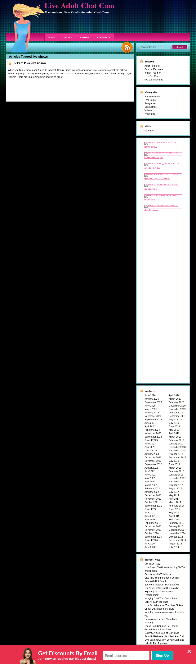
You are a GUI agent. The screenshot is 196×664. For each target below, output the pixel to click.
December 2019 (177, 405)
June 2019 (174, 426)
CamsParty (103, 37)
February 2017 (176, 505)
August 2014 (175, 543)
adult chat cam (152, 96)
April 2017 (174, 499)
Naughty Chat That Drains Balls (161, 598)
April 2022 (150, 481)
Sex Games (151, 107)
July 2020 (150, 543)
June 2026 (150, 395)
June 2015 (174, 509)
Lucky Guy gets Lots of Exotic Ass (162, 633)
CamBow (149, 130)
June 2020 (150, 547)
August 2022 (151, 467)
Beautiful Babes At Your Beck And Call (164, 636)
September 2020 (153, 536)
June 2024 (150, 423)
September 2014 (177, 540)
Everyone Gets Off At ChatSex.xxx (162, 584)
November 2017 (177, 481)
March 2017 (175, 502)
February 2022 (152, 488)
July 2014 (174, 547)
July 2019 (174, 423)
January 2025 (152, 412)
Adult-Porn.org (152, 66)
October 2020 (152, 533)
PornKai (84, 37)
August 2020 (151, 540)
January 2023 (152, 454)
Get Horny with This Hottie (158, 574)
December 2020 (153, 526)
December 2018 (177, 447)
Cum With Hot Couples (156, 581)
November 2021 (153, 499)
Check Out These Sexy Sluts (159, 608)
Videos (148, 110)
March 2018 (175, 467)
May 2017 (174, 495)
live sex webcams (154, 79)
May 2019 (174, 430)
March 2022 (151, 485)
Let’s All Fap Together (156, 643)
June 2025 (150, 405)
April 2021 (150, 519)
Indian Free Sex (153, 72)
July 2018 (174, 461)
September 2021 (153, 505)
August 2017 (175, 488)
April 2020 (174, 395)
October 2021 (152, 502)
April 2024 (150, 426)
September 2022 (153, 464)
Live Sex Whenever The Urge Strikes (164, 605)
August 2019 (175, 419)
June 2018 (174, 464)
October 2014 (176, 536)
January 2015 (176, 526)
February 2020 (176, 402)
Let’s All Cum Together (156, 602)
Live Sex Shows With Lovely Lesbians (164, 640)
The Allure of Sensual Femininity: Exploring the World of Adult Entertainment (162, 591)
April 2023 (150, 447)
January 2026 (152, 399)
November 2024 (153, 416)
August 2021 (151, 509)
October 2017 (176, 485)
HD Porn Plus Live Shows (29, 62)
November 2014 (177, 533)
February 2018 (176, 471)
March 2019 (175, 436)
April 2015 (174, 516)
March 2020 (175, 399)
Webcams (150, 113)
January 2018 (176, 474)
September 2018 (177, 457)
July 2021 (150, 512)
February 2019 (176, 440)
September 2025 (153, 402)
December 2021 (153, 495)
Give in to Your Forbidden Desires (162, 577)
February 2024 (152, 430)
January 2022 (152, 492)
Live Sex (67, 37)
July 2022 (150, 471)
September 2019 (177, 416)
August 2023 (151, 440)
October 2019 (176, 412)
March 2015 (175, 519)
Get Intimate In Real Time (158, 629)
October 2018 (176, 454)
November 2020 (153, 530)
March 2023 (151, 450)
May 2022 (150, 478)
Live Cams (150, 100)
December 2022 (153, 457)
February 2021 (152, 523)
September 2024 (153, 419)
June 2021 (150, 516)
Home (51, 37)
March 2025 (151, 409)
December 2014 (177, 530)
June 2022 (150, 474)
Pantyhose (150, 103)
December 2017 (177, 478)
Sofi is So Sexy (152, 564)
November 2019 (177, 409)
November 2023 (153, 433)
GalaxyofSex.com (154, 69)
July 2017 (174, 492)
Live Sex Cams (152, 76)
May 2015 (174, 512)
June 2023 (150, 443)
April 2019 (174, 433)
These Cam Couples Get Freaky (161, 626)
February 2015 (176, 523)
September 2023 (153, 436)
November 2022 (153, 461)
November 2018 (177, 450)
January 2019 (176, 443)
